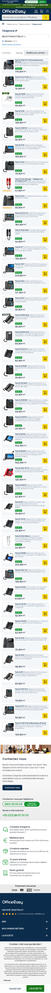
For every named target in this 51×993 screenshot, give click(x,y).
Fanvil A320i (20, 451)
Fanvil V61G (20, 519)
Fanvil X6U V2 (21, 570)
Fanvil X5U (20, 298)
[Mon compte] (35, 11)
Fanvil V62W (21, 621)
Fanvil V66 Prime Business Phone (30, 723)
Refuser (7, 980)
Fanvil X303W (21, 400)
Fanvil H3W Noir (22, 315)
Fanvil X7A (20, 145)
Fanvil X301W (21, 128)
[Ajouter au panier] (45, 69)
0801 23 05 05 (35, 2)
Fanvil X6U (20, 281)
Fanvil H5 (19, 672)
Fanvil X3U (20, 655)
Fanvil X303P (21, 366)
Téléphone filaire (24, 24)
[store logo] (14, 11)
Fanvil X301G (21, 485)
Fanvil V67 (20, 264)
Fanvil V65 (20, 111)
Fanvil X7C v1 (21, 706)
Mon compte (35, 11)
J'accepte (35, 988)
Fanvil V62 (20, 638)
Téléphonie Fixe (12, 24)
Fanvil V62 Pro (21, 349)
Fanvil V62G (20, 587)
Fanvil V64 (20, 196)
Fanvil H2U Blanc (23, 536)
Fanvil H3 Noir (21, 383)
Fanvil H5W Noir (22, 332)
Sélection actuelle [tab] (12, 36)
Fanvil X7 (19, 247)
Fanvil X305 (20, 94)
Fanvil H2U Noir (22, 230)
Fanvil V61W (20, 604)
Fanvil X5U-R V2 (22, 468)
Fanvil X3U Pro (21, 689)
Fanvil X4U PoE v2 (23, 77)
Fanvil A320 (20, 434)
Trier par (19, 53)
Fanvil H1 (19, 502)
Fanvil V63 (20, 162)
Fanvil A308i (20, 553)
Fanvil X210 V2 (21, 213)
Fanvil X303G (21, 417)
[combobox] (25, 17)
